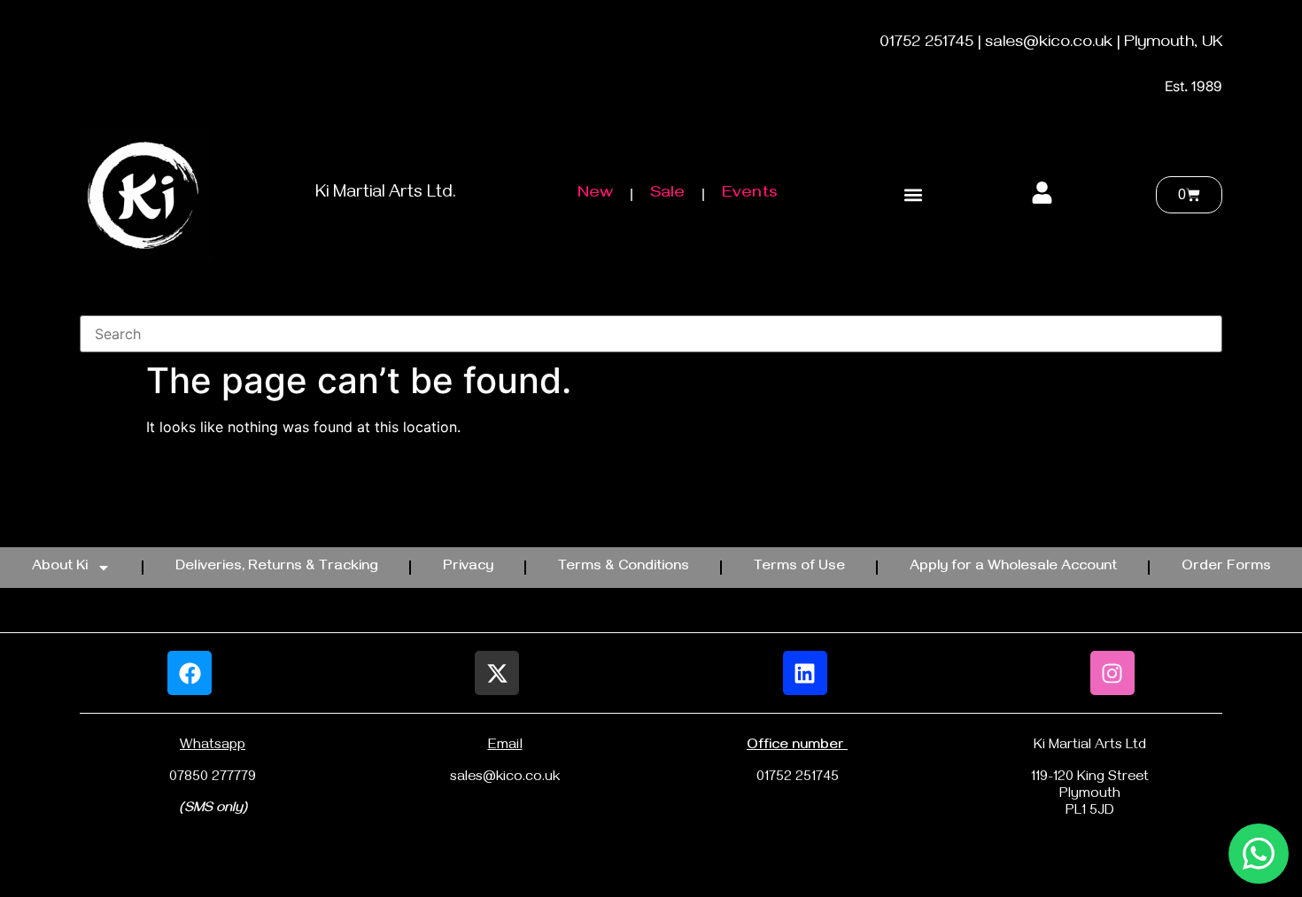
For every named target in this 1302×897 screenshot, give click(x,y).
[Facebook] (189, 673)
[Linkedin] (805, 673)
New (595, 194)
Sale (667, 194)
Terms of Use (799, 567)
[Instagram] (1112, 673)
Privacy (468, 567)
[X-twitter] (497, 673)
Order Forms (1226, 567)
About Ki (60, 567)
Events (750, 194)
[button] (912, 195)
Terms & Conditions (623, 567)
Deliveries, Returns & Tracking (276, 567)
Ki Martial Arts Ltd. (385, 194)
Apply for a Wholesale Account (1013, 567)
